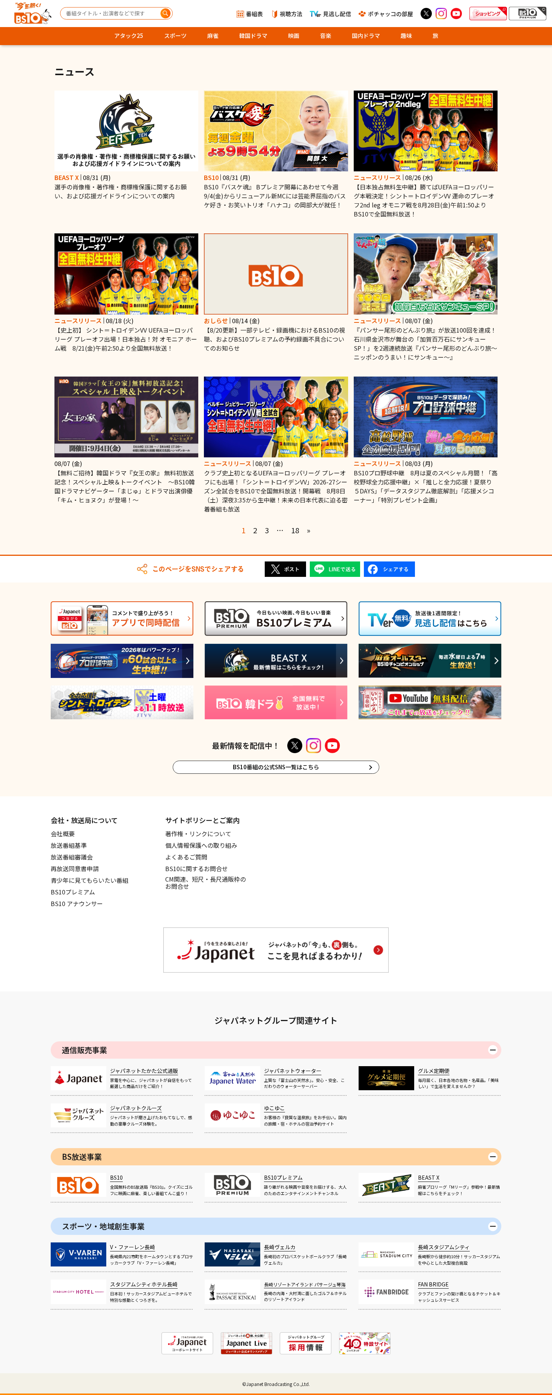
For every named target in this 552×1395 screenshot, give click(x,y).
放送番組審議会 (72, 856)
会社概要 (63, 833)
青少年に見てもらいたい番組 (89, 880)
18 (295, 530)
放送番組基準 (69, 845)
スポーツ (175, 35)
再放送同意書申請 (75, 868)
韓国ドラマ (253, 35)
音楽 (325, 35)
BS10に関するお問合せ (196, 868)
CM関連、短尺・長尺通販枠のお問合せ (205, 883)
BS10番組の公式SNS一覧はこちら (276, 767)
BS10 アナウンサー (77, 903)
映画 (293, 35)
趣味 (406, 35)
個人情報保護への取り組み (201, 845)
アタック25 (128, 35)
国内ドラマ (366, 35)
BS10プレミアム (73, 891)
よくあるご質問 (186, 856)
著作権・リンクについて (198, 833)
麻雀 (213, 35)
